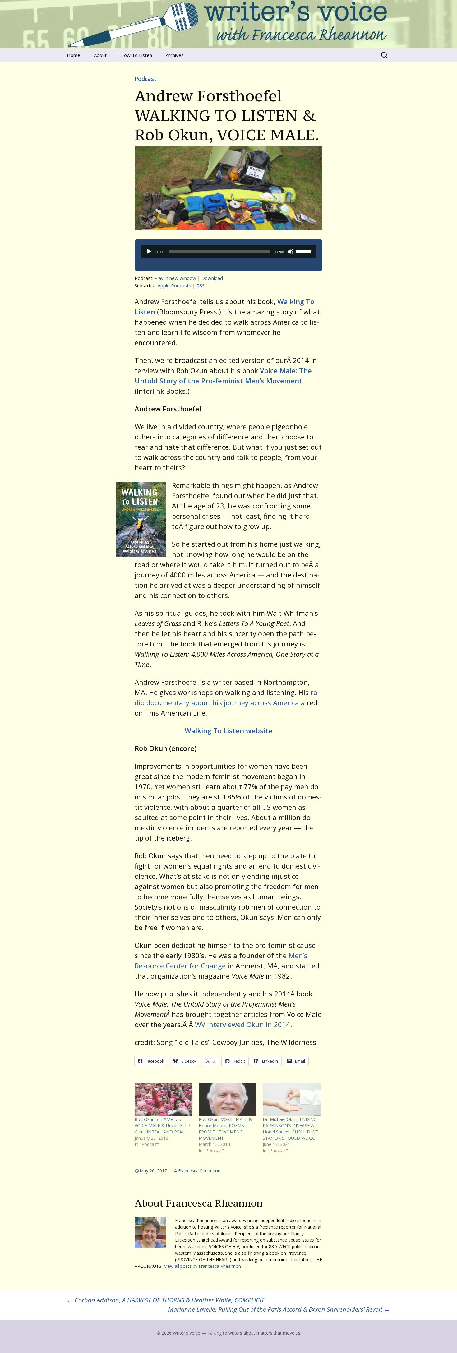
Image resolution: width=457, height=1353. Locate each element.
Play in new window (175, 278)
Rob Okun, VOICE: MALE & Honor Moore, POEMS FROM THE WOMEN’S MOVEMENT (225, 1128)
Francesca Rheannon (199, 1171)
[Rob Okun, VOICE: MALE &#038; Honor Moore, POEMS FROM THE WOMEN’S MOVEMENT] (227, 1099)
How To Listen (136, 55)
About (100, 55)
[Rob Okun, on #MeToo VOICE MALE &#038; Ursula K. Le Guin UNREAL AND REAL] (163, 1099)
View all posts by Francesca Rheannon (205, 1266)
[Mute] (291, 251)
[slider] (304, 251)
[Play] (149, 251)
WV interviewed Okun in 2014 (242, 1024)
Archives (175, 55)
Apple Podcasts (174, 285)
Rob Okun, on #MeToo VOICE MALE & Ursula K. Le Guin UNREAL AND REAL (162, 1125)
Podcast (145, 78)
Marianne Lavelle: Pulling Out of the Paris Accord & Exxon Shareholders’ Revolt (279, 1309)
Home (73, 55)
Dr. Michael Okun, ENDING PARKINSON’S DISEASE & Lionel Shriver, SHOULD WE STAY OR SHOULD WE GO (290, 1128)
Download (212, 278)
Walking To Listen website (228, 730)
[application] (228, 251)
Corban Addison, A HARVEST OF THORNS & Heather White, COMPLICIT (165, 1300)
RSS (200, 285)
